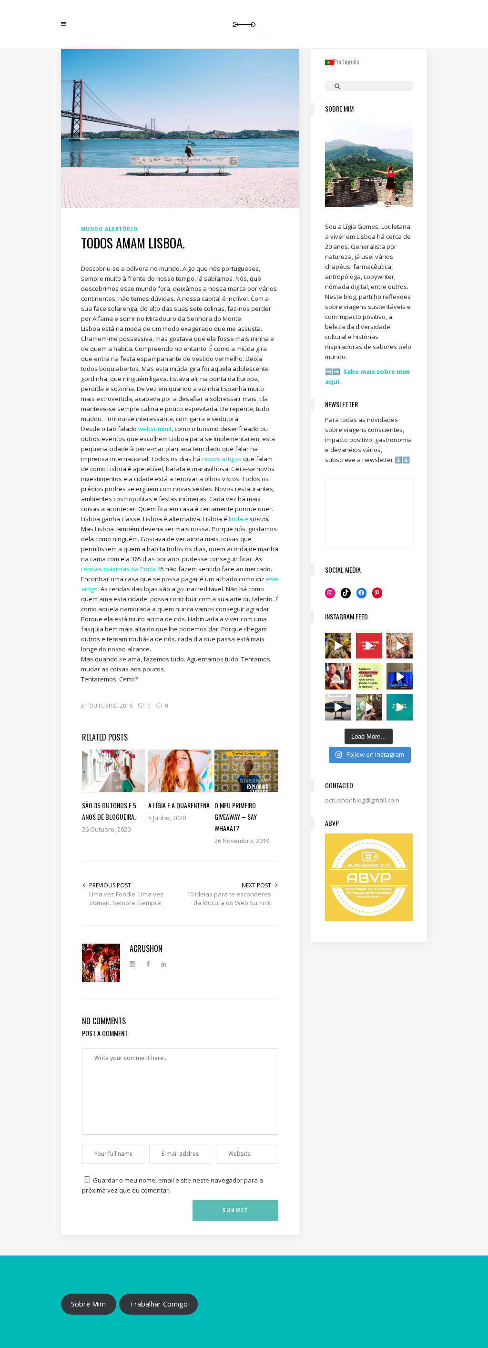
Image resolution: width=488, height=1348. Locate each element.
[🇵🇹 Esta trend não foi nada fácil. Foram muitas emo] (338, 676)
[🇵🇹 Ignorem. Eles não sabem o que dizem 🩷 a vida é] (399, 646)
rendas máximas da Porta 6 (121, 569)
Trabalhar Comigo (159, 1303)
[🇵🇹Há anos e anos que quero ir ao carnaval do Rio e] (338, 646)
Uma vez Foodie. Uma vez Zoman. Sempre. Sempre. (126, 898)
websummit (155, 428)
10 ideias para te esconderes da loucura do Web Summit (229, 898)
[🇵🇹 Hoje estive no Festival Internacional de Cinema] (369, 676)
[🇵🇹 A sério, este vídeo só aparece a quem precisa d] (338, 707)
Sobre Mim (88, 1303)
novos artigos (222, 458)
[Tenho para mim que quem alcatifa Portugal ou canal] (399, 676)
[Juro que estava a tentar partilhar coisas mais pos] (369, 646)
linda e (239, 519)
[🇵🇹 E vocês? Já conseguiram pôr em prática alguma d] (399, 707)
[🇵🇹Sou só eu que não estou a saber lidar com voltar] (369, 707)
